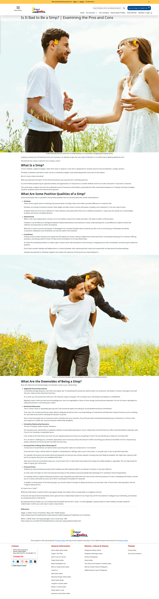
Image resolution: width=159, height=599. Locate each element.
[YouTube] (26, 561)
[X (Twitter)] (17, 561)
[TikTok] (35, 561)
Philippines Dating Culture (93, 550)
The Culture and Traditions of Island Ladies (98, 563)
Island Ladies (60, 540)
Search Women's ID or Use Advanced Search (107, 8)
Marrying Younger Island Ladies (61, 577)
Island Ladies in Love (57, 590)
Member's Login (144, 13)
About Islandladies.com (58, 563)
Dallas (75, 1)
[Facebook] (13, 561)
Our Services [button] (90, 13)
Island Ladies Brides (57, 580)
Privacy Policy (132, 550)
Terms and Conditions (135, 553)
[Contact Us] (24, 553)
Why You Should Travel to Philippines (96, 567)
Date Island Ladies (57, 573)
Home (82, 13)
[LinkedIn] (30, 561)
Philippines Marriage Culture (94, 553)
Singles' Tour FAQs (57, 553)
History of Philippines (91, 557)
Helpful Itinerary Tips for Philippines (96, 570)
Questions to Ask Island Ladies (60, 593)
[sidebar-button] (18, 7)
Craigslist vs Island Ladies (59, 583)
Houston (82, 1)
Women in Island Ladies (58, 587)
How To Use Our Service (58, 557)
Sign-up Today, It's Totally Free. (138, 8)
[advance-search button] (124, 8)
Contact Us (54, 570)
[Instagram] (22, 561)
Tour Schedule (104, 13)
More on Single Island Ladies (60, 567)
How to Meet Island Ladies (59, 550)
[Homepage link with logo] (79, 532)
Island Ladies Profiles (118, 13)
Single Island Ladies (57, 560)
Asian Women (132, 13)
